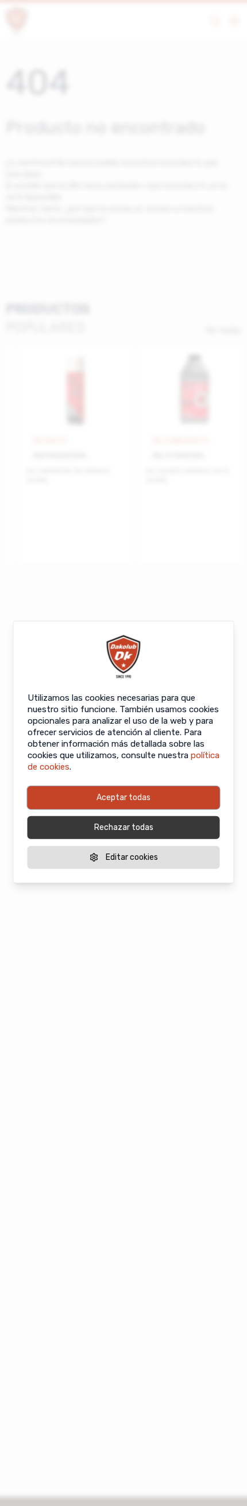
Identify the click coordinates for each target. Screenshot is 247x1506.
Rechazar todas (123, 827)
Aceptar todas (123, 797)
